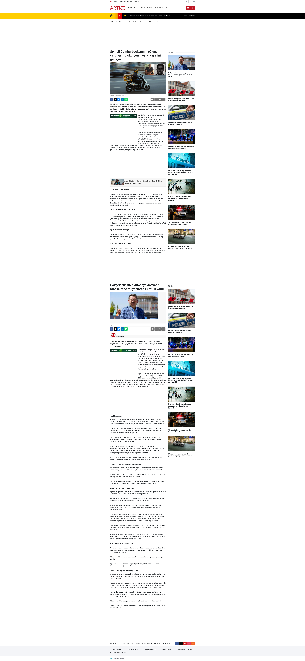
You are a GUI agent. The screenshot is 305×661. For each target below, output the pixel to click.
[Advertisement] (152, 36)
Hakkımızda (126, 643)
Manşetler (116, 1)
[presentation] (116, 16)
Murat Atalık (120, 336)
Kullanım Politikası (155, 643)
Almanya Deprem (166, 649)
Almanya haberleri (116, 649)
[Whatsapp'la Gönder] (126, 99)
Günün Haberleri (124, 1)
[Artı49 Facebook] (186, 1)
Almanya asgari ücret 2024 (119, 652)
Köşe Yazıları (133, 8)
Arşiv (131, 1)
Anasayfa (114, 21)
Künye (132, 643)
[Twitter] (115, 99)
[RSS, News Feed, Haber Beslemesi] (193, 643)
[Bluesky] (118, 99)
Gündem (158, 8)
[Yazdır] (152, 99)
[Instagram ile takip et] (189, 643)
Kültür (164, 8)
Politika (143, 8)
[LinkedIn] (122, 99)
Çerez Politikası (166, 643)
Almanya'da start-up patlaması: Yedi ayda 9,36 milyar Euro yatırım (148, 16)
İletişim (138, 643)
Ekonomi (150, 8)
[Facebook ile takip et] (177, 643)
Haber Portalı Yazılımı (118, 658)
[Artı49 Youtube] (194, 1)
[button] (156, 99)
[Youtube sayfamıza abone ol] (185, 643)
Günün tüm (189, 16)
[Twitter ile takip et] (181, 643)
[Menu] (187, 8)
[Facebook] (111, 99)
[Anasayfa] (111, 1)
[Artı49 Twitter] (190, 1)
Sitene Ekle (136, 1)
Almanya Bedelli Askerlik (185, 649)
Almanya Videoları (133, 649)
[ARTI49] (117, 8)
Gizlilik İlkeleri (145, 643)
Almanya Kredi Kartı (150, 649)
